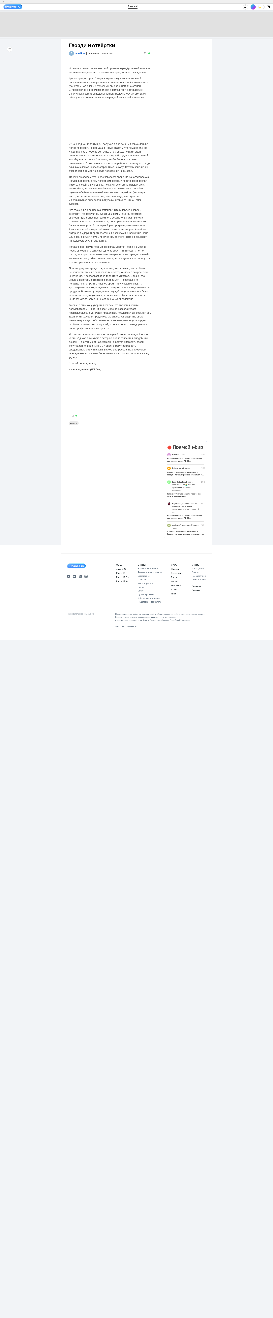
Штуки (141, 590)
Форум (174, 581)
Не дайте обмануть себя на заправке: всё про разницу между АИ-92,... (184, 459)
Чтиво (174, 589)
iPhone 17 (120, 572)
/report (179, 454)
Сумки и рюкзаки (146, 594)
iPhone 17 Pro (122, 577)
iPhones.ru (121, 626)
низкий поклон (181, 468)
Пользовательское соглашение (80, 614)
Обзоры (142, 564)
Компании (176, 585)
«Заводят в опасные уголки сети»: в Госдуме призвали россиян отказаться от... (185, 473)
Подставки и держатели (149, 601)
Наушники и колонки (148, 568)
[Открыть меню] (9, 49)
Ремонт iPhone (199, 579)
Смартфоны (144, 575)
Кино (173, 593)
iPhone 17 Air (122, 581)
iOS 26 (119, 564)
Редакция (196, 585)
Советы (195, 564)
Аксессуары (177, 572)
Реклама (196, 589)
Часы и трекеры (145, 583)
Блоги (174, 577)
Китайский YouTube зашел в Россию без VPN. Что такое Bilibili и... (184, 495)
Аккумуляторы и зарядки (150, 572)
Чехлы (141, 586)
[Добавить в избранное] (145, 53)
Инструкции (198, 568)
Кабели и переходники (149, 597)
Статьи (174, 564)
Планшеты (143, 579)
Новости (73, 423)
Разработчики (199, 575)
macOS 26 (121, 568)
